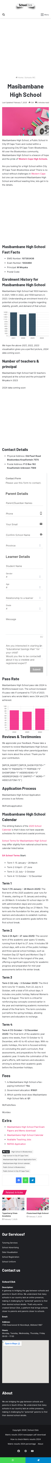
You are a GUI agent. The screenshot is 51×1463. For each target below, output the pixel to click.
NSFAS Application (16, 1144)
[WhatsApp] (25, 1180)
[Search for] (3, 14)
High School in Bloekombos (21, 1152)
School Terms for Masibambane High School (24, 840)
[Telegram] (32, 1180)
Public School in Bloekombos (14, 1167)
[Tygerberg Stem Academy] (13, 1204)
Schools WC (30, 77)
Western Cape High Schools (33, 159)
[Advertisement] (25, 48)
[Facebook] (19, 1180)
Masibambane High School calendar (16, 1163)
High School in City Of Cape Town (15, 1156)
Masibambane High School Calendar (25, 1135)
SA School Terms (11, 855)
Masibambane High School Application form (19, 1159)
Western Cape (38, 173)
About (40, 1444)
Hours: (5, 1330)
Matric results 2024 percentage (22, 1444)
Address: (6, 1322)
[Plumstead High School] (38, 1204)
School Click (8, 1281)
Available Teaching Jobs (19, 1139)
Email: (5, 1316)
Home (20, 77)
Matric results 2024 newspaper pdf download (25, 1434)
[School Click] (25, 6)
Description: (7, 1287)
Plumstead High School (38, 1213)
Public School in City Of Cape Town (16, 1171)
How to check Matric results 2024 (25, 1439)
